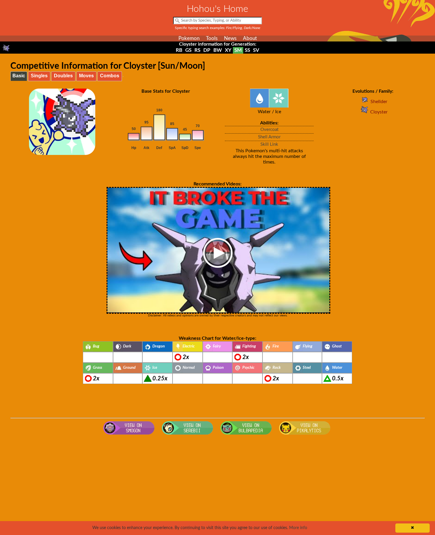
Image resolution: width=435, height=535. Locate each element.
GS (188, 50)
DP (206, 50)
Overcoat (269, 129)
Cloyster (379, 112)
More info (298, 528)
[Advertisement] (217, 484)
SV (256, 50)
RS (197, 50)
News (230, 38)
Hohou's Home (217, 9)
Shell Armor (269, 137)
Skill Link (269, 144)
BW (217, 50)
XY (228, 50)
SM (238, 50)
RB (179, 50)
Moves (86, 75)
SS (247, 50)
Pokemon (188, 38)
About (250, 38)
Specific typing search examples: (217, 28)
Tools (212, 38)
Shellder (378, 101)
